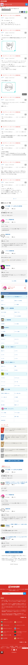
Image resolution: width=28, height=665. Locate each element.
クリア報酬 (16, 304)
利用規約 (16, 646)
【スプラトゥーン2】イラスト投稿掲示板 (11, 15)
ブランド (2, 401)
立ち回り (16, 370)
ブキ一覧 (2, 377)
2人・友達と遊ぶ (17, 393)
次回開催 (2, 323)
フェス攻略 (16, 323)
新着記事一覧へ (24, 617)
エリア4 (2, 358)
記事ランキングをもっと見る (14, 460)
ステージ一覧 (16, 385)
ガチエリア (3, 339)
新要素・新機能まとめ (5, 393)
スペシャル (3, 381)
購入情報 (2, 404)
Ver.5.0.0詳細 (3, 312)
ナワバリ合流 (16, 412)
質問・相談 (16, 416)
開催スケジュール (4, 370)
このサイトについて (4, 646)
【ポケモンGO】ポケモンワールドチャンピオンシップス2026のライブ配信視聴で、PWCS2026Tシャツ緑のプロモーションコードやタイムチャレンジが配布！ (14, 611)
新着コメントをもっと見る (14, 552)
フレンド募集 (3, 412)
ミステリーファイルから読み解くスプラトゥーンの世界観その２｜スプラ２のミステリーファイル (15, 455)
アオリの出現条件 (17, 316)
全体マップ (3, 304)
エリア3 (15, 354)
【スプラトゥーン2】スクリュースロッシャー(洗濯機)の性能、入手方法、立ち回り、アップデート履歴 (15, 437)
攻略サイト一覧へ (23, 642)
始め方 (2, 300)
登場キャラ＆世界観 (18, 300)
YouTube (14, 650)
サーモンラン (3, 416)
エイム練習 (3, 331)
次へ (14, 198)
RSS (16, 649)
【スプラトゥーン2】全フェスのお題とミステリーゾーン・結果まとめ (15, 430)
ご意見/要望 (11, 646)
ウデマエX (3, 316)
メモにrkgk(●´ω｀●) (7, 20)
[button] (8, 46)
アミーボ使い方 (4, 397)
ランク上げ (16, 401)
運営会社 (8, 647)
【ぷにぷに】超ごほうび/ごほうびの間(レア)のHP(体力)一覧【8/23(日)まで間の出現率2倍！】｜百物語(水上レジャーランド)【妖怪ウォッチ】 (14, 614)
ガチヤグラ (16, 339)
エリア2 (2, 354)
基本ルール (3, 366)
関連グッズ (16, 404)
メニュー (1, 653)
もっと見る (14, 280)
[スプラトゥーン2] (3, 1)
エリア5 (15, 358)
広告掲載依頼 (13, 647)
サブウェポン (16, 377)
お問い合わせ (19, 647)
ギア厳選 (16, 397)
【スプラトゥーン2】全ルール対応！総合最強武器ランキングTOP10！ (15, 450)
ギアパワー (3, 385)
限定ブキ (2, 350)
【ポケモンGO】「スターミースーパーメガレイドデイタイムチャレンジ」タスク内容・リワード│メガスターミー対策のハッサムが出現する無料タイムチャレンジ (13, 601)
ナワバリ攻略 (16, 331)
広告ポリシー (3, 647)
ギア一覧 (16, 381)
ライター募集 (25, 648)
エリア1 (15, 350)
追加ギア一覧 (16, 312)
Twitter (12, 649)
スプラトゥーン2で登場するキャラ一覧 (13, 443)
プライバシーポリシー (23, 646)
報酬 (15, 366)
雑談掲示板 (3, 420)
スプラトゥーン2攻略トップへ (11, 288)
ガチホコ (2, 343)
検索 (24, 593)
